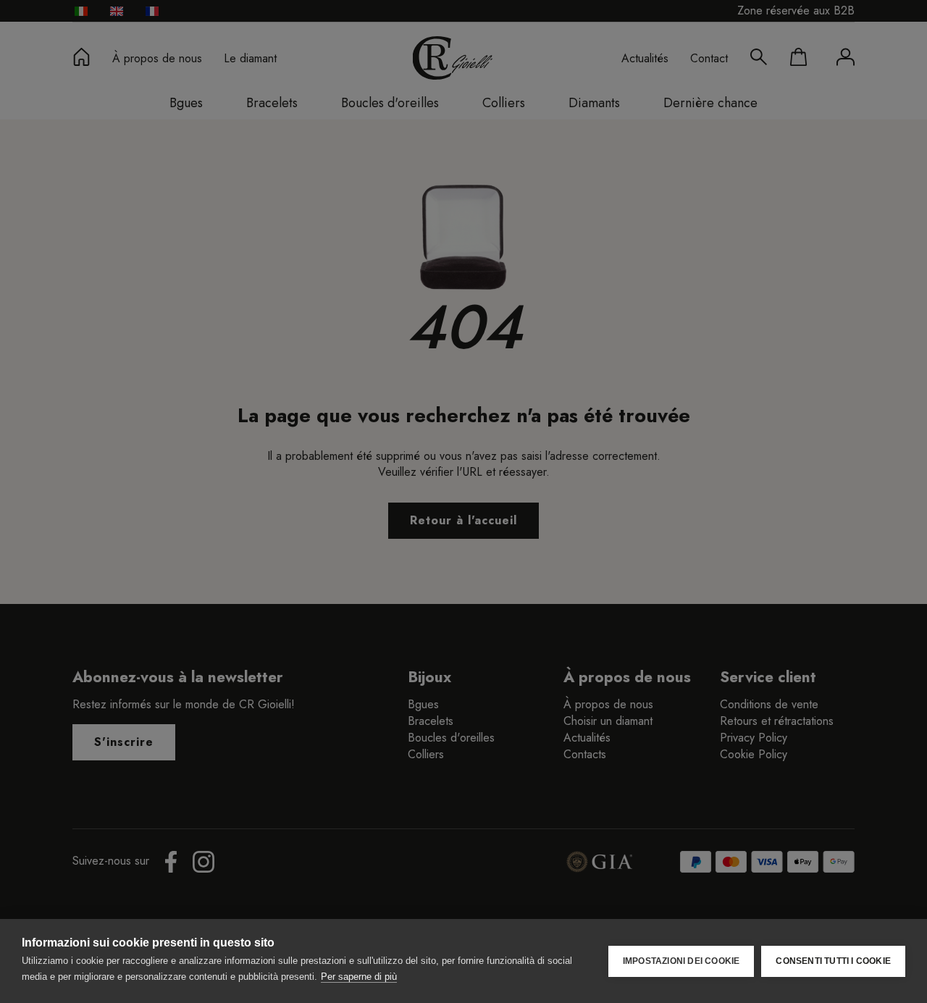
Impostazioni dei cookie (681, 961)
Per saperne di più (359, 976)
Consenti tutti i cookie (833, 961)
